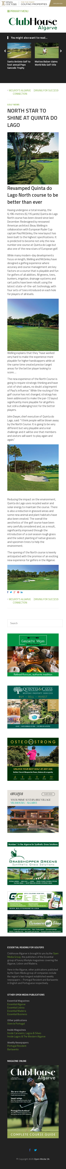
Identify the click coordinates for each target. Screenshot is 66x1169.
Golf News (13, 104)
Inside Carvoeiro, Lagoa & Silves (24, 1033)
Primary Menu (19, 11)
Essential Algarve (16, 1004)
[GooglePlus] (15, 592)
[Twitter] (11, 592)
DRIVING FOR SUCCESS (46, 90)
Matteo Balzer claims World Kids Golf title (46, 63)
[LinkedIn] (22, 592)
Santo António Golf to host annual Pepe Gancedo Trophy (18, 65)
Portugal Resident (16, 1046)
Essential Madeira (16, 1011)
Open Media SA (41, 1159)
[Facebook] (8, 592)
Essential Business (17, 1014)
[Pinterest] (18, 592)
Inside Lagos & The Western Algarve (26, 1036)
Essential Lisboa (15, 1007)
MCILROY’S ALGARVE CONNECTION (20, 92)
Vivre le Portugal (16, 1023)
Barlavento (13, 1049)
